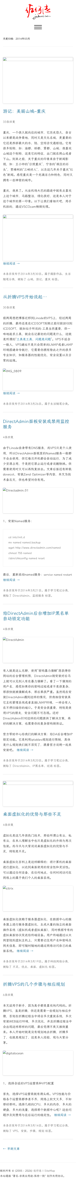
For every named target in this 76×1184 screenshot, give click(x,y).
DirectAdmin (21, 595)
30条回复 (9, 307)
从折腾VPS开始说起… (25, 297)
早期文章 (11, 1149)
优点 (24, 967)
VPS (15, 1131)
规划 (41, 1131)
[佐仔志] (38, 11)
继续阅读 (11, 263)
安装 (24, 1131)
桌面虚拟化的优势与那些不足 (32, 814)
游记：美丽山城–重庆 (24, 111)
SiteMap (49, 1170)
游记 (39, 279)
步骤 (32, 1131)
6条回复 (8, 995)
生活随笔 (56, 404)
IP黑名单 (38, 766)
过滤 (50, 766)
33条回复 (9, 122)
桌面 (33, 967)
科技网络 (56, 961)
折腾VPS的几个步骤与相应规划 (34, 984)
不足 (16, 967)
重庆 (48, 279)
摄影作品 (56, 274)
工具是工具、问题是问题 (34, 339)
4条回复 (8, 437)
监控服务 (38, 595)
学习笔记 (56, 590)
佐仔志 (37, 1170)
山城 (30, 279)
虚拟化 (43, 967)
